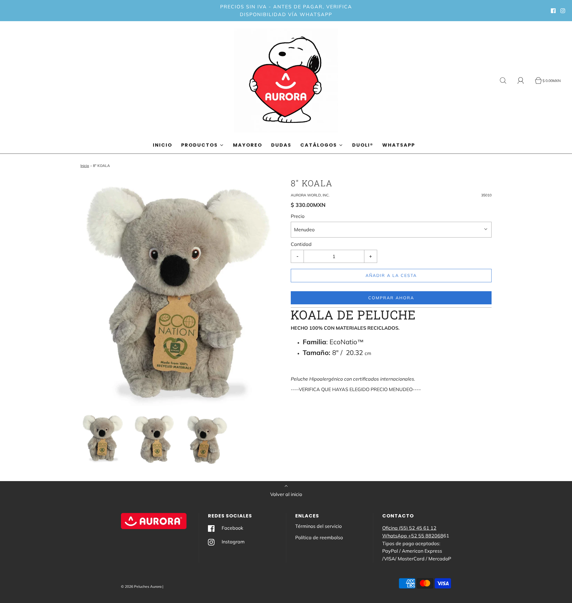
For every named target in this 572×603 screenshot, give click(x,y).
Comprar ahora (391, 297)
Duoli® (362, 145)
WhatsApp (398, 145)
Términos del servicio (318, 526)
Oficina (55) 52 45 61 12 (409, 528)
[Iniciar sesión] (524, 80)
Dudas (281, 145)
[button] (103, 438)
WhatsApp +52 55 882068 (412, 536)
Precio (297, 216)
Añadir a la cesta (391, 275)
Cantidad (301, 244)
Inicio (162, 145)
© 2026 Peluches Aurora (141, 586)
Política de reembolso (319, 537)
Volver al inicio (286, 494)
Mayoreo (247, 145)
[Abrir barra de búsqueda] (506, 80)
